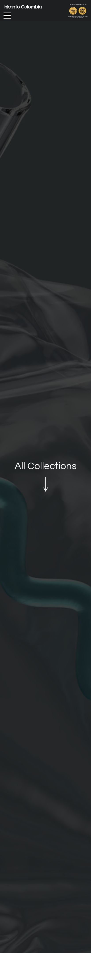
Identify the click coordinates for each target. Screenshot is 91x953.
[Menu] (7, 15)
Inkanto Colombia (23, 6)
